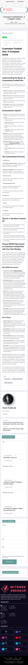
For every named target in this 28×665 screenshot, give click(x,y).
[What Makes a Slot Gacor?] (14, 447)
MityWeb (11, 662)
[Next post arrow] (24, 429)
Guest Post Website (16, 659)
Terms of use (8, 659)
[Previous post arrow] (24, 422)
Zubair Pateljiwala (7, 42)
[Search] (23, 10)
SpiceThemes (20, 662)
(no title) (12, 606)
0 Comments (6, 44)
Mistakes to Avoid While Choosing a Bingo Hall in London (13, 429)
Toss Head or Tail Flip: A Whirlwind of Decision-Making (12, 483)
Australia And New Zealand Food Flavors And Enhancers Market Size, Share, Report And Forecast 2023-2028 (13, 423)
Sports (5, 37)
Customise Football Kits (12, 40)
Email (3, 547)
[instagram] (17, 5)
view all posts (5, 414)
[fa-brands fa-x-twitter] (11, 5)
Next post (5, 426)
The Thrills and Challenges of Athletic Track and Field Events (13, 509)
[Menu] (18, 9)
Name (3, 539)
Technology (11, 658)
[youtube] (21, 5)
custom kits (5, 40)
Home (5, 658)
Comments (4, 525)
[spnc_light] (25, 10)
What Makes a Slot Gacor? (10, 457)
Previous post (5, 420)
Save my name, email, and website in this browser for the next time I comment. (13, 557)
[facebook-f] (7, 5)
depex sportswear (20, 40)
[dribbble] (14, 5)
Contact (20, 658)
